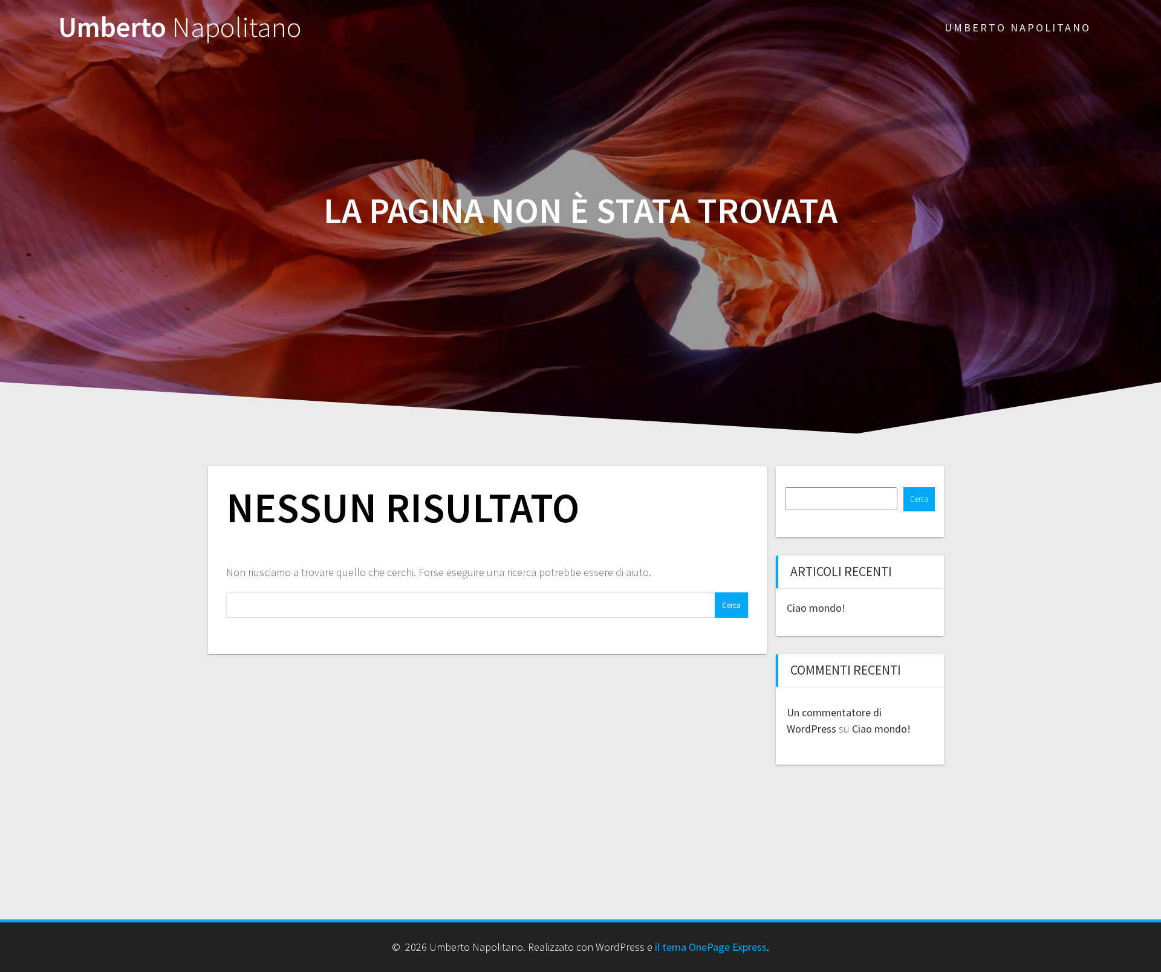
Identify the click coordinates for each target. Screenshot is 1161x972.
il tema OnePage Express (711, 947)
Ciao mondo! (816, 608)
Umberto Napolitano (1018, 27)
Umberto (180, 27)
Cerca (919, 499)
